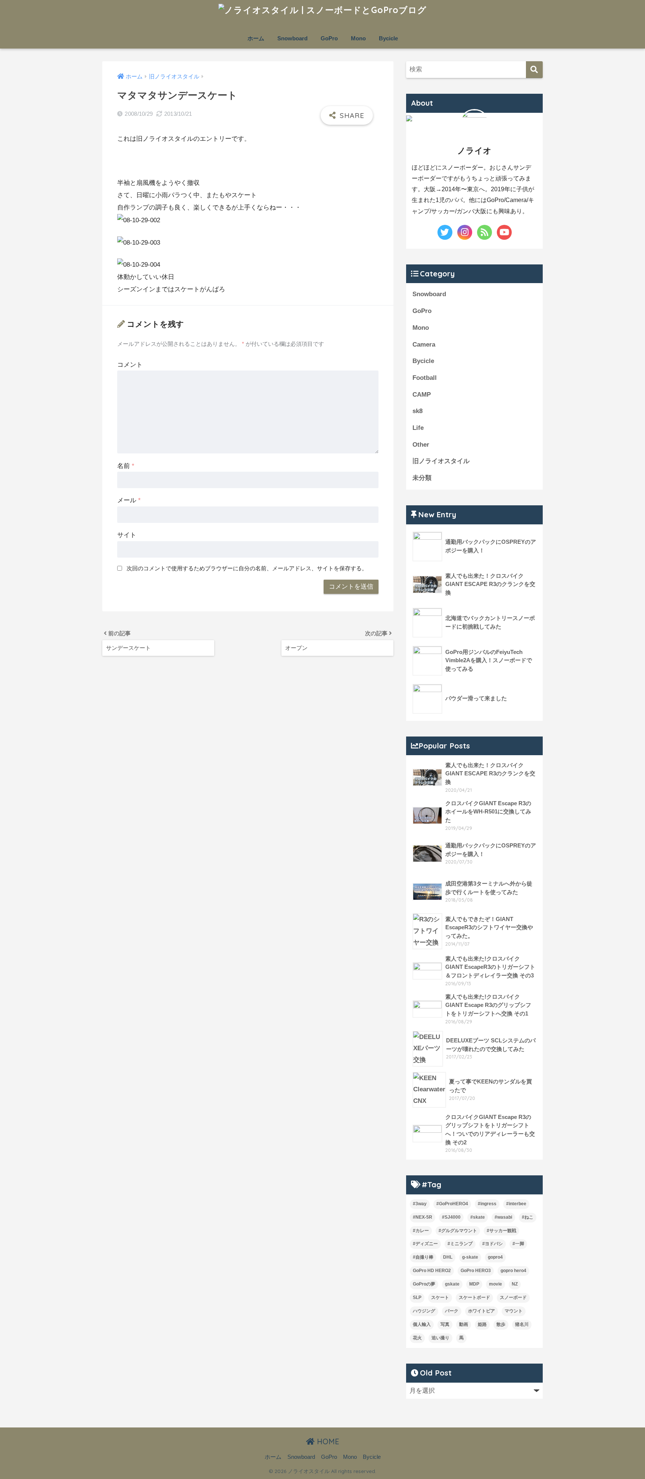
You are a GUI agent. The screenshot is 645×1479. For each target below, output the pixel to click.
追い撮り (440, 1337)
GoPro (329, 38)
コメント (130, 364)
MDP (474, 1284)
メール (129, 500)
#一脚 (518, 1243)
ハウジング (424, 1311)
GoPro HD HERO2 (432, 1270)
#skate (477, 1217)
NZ (515, 1284)
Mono (358, 38)
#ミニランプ (460, 1243)
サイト (126, 535)
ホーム (255, 38)
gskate (452, 1284)
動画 (463, 1324)
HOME (327, 1441)
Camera (423, 344)
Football (424, 377)
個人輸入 (422, 1324)
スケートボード (474, 1297)
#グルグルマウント (458, 1230)
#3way (420, 1203)
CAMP (421, 394)
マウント (514, 1311)
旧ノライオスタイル (441, 461)
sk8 (417, 411)
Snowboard (292, 38)
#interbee (516, 1203)
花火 (417, 1337)
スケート (440, 1297)
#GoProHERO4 (452, 1203)
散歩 (500, 1324)
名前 (125, 465)
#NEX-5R (422, 1217)
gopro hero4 (513, 1270)
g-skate (470, 1257)
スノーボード (513, 1297)
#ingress (487, 1203)
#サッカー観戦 (501, 1230)
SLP (417, 1297)
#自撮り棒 (423, 1257)
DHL (447, 1257)
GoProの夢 (424, 1284)
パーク (451, 1311)
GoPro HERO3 (476, 1270)
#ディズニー (425, 1243)
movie (495, 1284)
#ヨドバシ (492, 1243)
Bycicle (388, 38)
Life (418, 427)
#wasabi (503, 1217)
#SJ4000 (451, 1217)
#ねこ (527, 1217)
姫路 (482, 1324)
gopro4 (495, 1257)
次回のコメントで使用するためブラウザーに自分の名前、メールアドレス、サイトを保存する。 (247, 568)
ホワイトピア (481, 1311)
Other (420, 444)
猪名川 (522, 1324)
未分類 (421, 477)
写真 (444, 1324)
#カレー (421, 1230)
